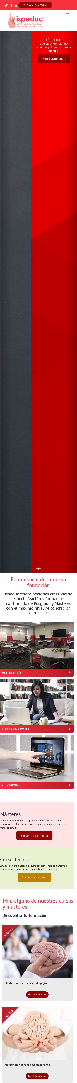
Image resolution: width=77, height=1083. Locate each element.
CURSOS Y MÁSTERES (15, 729)
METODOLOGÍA (11, 673)
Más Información (37, 994)
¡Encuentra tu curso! (34, 877)
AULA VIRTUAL (11, 785)
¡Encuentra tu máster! (34, 835)
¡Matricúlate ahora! (54, 59)
